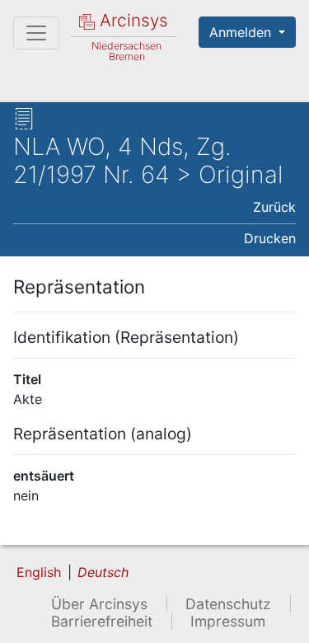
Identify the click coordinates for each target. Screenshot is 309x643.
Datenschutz (228, 603)
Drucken (270, 238)
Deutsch (103, 572)
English (38, 572)
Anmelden (242, 32)
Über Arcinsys (99, 603)
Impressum (227, 621)
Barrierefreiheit (101, 621)
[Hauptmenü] (36, 32)
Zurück (274, 207)
